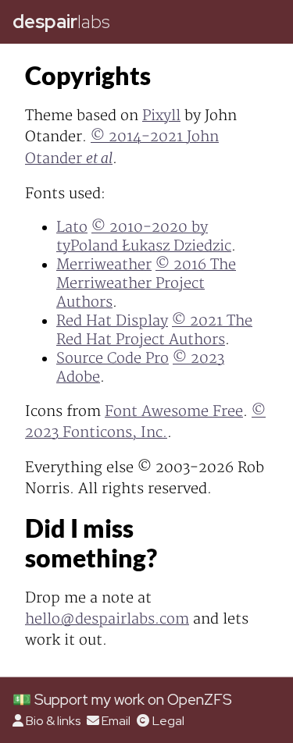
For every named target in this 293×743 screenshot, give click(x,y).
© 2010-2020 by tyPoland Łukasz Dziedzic (143, 237)
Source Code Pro (112, 359)
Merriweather (104, 265)
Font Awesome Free (174, 412)
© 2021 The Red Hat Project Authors (154, 330)
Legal (168, 721)
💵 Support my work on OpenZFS (122, 699)
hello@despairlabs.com (107, 619)
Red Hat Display (112, 321)
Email (116, 721)
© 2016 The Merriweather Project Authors (146, 283)
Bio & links (53, 721)
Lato (72, 227)
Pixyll (161, 116)
